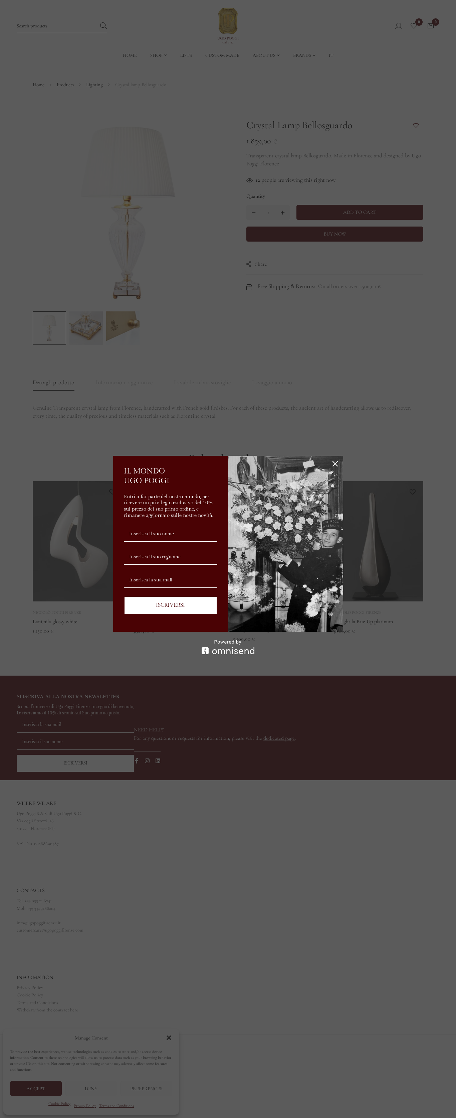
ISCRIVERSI (170, 605)
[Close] (335, 464)
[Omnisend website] (228, 647)
